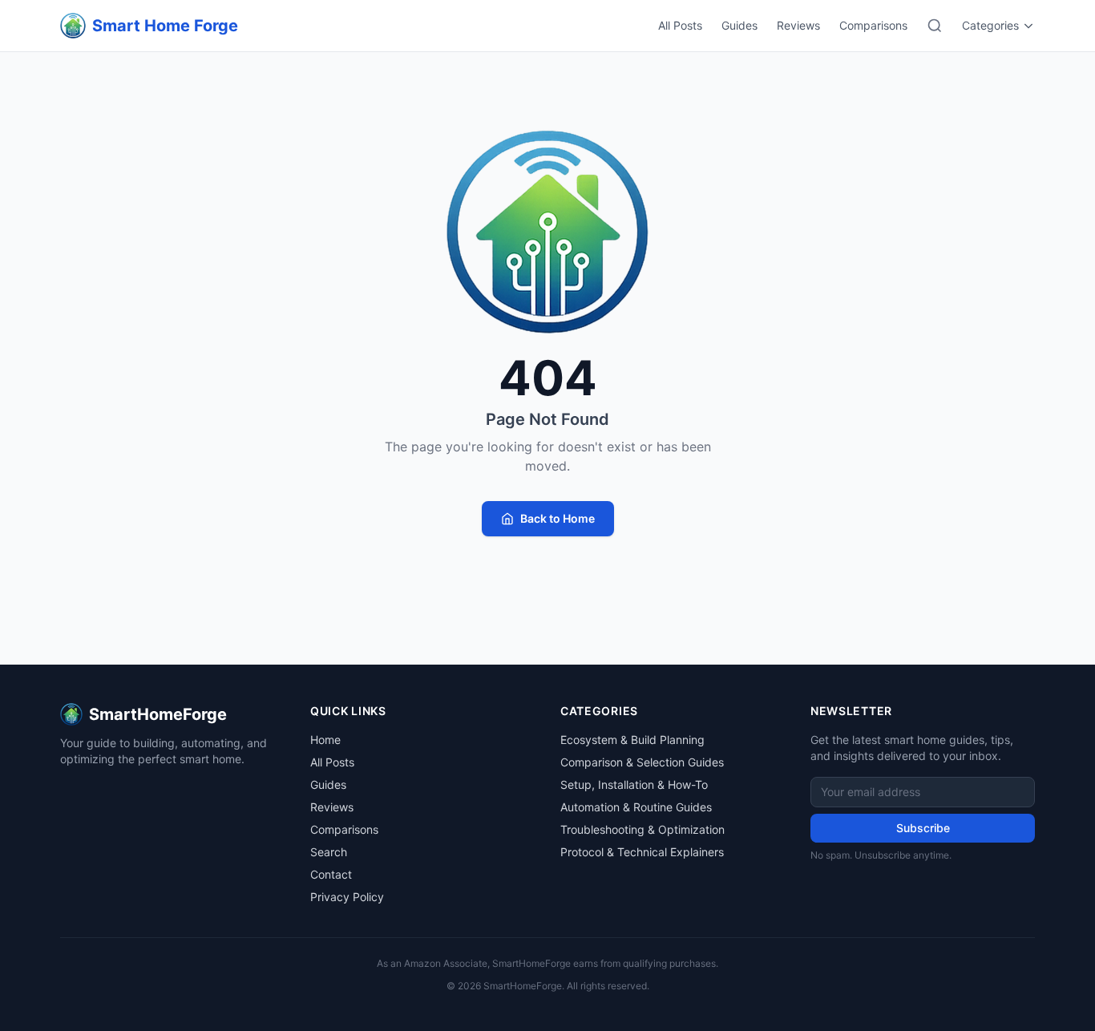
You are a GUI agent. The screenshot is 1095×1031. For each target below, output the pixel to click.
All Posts (680, 25)
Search (328, 852)
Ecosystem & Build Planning (632, 739)
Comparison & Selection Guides (642, 762)
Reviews (798, 25)
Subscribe (923, 828)
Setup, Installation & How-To (634, 784)
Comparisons (873, 25)
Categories (990, 25)
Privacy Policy (347, 897)
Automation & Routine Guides (636, 807)
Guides (739, 25)
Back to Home (557, 518)
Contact (331, 874)
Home (325, 739)
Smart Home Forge (165, 25)
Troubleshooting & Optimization (642, 829)
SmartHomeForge (158, 714)
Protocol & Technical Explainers (642, 852)
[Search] (935, 26)
